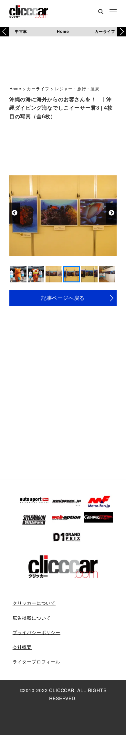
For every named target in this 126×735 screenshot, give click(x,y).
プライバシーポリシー (36, 632)
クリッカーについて (34, 603)
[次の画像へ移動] (111, 212)
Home (63, 31)
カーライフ (105, 31)
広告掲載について (32, 617)
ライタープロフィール (36, 661)
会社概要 (22, 647)
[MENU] (113, 12)
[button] (121, 31)
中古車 (21, 31)
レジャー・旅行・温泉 (77, 88)
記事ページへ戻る (63, 297)
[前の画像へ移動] (14, 212)
